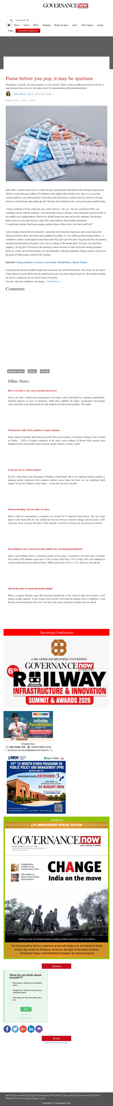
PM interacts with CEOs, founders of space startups (34, 430)
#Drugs (24, 100)
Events (100, 25)
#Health (32, 100)
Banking (47, 25)
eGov (74, 25)
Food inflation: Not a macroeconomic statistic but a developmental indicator (45, 549)
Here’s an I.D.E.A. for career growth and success (32, 390)
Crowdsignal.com (26, 1018)
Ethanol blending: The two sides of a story (29, 509)
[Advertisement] (59, 65)
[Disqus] (56, 329)
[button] (11, 672)
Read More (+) (54, 281)
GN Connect (87, 25)
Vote (26, 1009)
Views (26, 25)
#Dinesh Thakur (12, 100)
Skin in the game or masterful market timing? (30, 588)
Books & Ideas (61, 25)
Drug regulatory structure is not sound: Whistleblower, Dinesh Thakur (52, 262)
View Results (26, 1014)
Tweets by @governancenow (56, 1042)
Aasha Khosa (19, 93)
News (16, 25)
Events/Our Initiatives (28, 30)
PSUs (36, 25)
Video (11, 30)
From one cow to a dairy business (24, 469)
